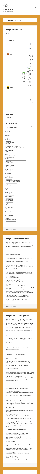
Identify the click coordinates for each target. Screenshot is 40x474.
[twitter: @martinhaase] (30, 54)
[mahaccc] (29, 54)
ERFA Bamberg (9, 178)
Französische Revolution (11, 191)
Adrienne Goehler (9, 150)
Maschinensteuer (9, 162)
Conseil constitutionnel (10, 195)
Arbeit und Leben (9, 153)
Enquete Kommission (10, 212)
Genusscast (8, 140)
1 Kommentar (9, 464)
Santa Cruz (8, 139)
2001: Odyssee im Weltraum (11, 155)
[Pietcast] (23, 77)
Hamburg (8, 132)
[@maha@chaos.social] (32, 54)
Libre (7, 184)
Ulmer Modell (8, 211)
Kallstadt (8, 143)
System (7, 154)
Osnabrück (8, 131)
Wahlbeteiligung (9, 200)
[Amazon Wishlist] (30, 98)
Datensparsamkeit (9, 215)
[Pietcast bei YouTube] (27, 77)
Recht (7, 189)
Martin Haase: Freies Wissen (11, 183)
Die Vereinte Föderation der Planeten (13, 181)
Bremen (7, 134)
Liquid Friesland (9, 199)
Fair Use (7, 188)
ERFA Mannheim (9, 177)
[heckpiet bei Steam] (28, 77)
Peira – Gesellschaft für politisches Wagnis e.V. (15, 147)
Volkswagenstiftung (10, 157)
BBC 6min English (9, 207)
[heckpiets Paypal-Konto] (32, 98)
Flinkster (8, 176)
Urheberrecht (8, 168)
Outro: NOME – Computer (11, 220)
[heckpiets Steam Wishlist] (30, 77)
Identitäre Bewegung (10, 165)
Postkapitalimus (9, 166)
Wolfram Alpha (9, 216)
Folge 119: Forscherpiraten (17, 238)
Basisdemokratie (9, 197)
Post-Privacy (8, 214)
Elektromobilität (9, 169)
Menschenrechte (9, 192)
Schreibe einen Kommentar (11, 229)
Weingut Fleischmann (10, 142)
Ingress (7, 136)
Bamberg (8, 135)
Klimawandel (8, 170)
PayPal (7, 174)
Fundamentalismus (10, 185)
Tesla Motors (8, 173)
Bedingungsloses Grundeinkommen (13, 151)
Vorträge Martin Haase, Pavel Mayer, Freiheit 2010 (16, 159)
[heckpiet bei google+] (29, 77)
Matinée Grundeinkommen (11, 149)
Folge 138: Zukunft (14, 29)
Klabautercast (8, 10)
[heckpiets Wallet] (32, 77)
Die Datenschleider (10, 145)
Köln (7, 138)
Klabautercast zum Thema (11, 210)
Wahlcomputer (9, 196)
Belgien (7, 203)
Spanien (7, 204)
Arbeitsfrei (8, 208)
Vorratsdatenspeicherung (11, 193)
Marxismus (8, 161)
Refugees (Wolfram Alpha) (11, 219)
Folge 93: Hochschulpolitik (17, 315)
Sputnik (7, 158)
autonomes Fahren (10, 172)
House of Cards (9, 164)
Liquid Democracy (9, 202)
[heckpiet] (22, 77)
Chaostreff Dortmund (10, 130)
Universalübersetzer (10, 206)
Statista (7, 218)
